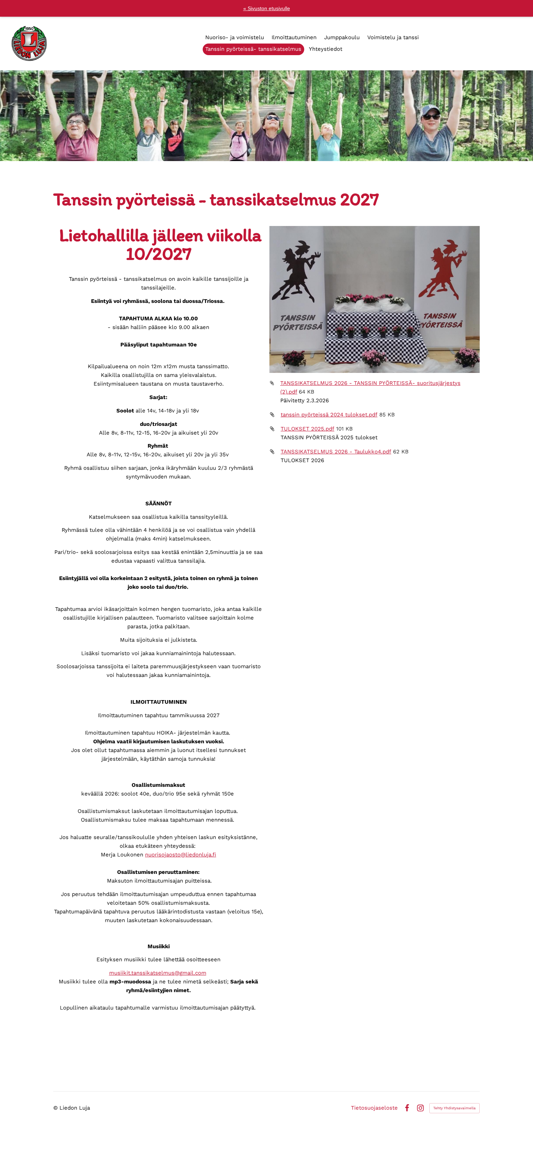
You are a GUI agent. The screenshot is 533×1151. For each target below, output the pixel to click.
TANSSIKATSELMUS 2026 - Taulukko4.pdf (336, 451)
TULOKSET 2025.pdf (307, 429)
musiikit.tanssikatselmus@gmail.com (157, 973)
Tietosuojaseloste (374, 1108)
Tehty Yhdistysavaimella (454, 1108)
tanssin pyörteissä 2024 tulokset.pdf (329, 414)
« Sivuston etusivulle (266, 8)
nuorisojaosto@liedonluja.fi (180, 854)
